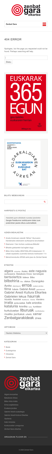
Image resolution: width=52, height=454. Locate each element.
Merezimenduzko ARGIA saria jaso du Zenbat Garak (26, 257)
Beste (8, 347)
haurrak (33, 296)
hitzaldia (8, 299)
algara (8, 270)
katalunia (11, 305)
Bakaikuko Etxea (24, 273)
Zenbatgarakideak (19, 317)
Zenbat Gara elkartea (12, 429)
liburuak (27, 310)
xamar (37, 313)
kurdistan (37, 306)
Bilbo (32, 277)
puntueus (19, 314)
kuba (30, 307)
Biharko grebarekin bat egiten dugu (20, 247)
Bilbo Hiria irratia (10, 401)
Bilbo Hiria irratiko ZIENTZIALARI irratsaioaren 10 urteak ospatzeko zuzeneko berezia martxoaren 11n (26, 252)
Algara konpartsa (11, 394)
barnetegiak (38, 273)
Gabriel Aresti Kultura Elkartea (25, 292)
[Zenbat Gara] (26, 15)
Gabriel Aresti (27, 289)
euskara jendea (38, 286)
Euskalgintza (11, 350)
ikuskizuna (25, 299)
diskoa (27, 281)
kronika (23, 306)
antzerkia (17, 271)
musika (8, 314)
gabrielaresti (40, 289)
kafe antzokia (34, 302)
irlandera (40, 299)
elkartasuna (17, 286)
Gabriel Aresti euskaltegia (14, 411)
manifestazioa (39, 311)
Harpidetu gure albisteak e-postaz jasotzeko (23, 217)
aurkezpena (9, 273)
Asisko (25, 271)
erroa (27, 285)
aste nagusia (38, 270)
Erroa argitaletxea (11, 404)
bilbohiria (11, 280)
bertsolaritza (13, 277)
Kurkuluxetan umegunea (14, 425)
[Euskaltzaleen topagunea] (26, 130)
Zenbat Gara (11, 357)
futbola (15, 289)
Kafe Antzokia (9, 422)
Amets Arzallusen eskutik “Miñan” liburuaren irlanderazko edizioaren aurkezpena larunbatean (25, 239)
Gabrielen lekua (15, 296)
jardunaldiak (19, 302)
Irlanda (32, 299)
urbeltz (29, 314)
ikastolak (17, 299)
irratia (8, 302)
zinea (38, 318)
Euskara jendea (10, 408)
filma (7, 288)
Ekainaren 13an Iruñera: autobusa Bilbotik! (22, 244)
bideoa (26, 277)
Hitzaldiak (10, 354)
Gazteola (7, 418)
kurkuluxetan (11, 310)
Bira (21, 281)
